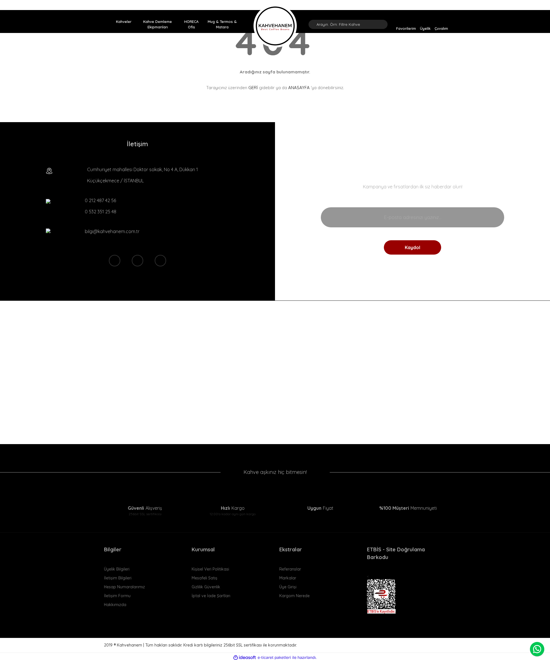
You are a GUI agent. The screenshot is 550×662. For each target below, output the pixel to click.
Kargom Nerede (294, 595)
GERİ (253, 87)
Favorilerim (406, 28)
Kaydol (412, 247)
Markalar (287, 578)
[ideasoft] (244, 658)
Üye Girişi (287, 586)
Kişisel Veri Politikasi (210, 569)
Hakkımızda (115, 604)
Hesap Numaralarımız (124, 586)
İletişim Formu (117, 595)
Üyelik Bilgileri (116, 569)
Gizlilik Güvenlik (206, 586)
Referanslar (290, 569)
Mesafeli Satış (204, 578)
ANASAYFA (299, 87)
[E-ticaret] (274, 658)
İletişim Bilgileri (117, 578)
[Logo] (275, 26)
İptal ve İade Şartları (211, 595)
